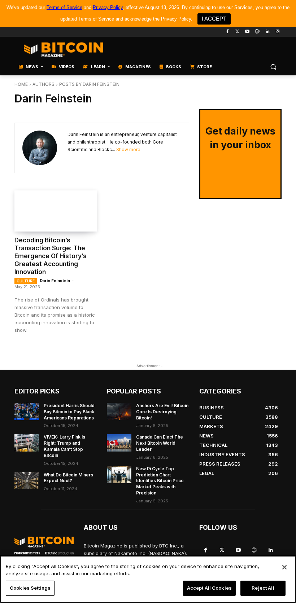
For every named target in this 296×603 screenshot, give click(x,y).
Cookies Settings (30, 588)
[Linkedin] (267, 32)
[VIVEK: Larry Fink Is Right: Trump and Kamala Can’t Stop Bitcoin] (26, 443)
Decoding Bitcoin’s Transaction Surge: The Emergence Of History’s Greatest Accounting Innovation (50, 256)
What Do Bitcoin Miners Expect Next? (68, 478)
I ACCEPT (214, 19)
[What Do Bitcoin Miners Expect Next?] (26, 480)
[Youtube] (247, 32)
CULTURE (26, 281)
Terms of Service (64, 7)
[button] (273, 66)
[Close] (284, 567)
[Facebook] (227, 32)
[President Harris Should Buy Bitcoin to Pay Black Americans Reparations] (26, 411)
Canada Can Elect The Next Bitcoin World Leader (159, 443)
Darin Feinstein (55, 280)
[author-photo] (45, 148)
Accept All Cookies (209, 588)
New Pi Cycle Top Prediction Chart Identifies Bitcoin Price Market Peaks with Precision (160, 481)
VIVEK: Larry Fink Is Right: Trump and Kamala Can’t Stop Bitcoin (64, 446)
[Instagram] (277, 32)
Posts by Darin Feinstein (89, 84)
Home (21, 84)
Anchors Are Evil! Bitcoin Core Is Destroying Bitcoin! (162, 412)
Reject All (263, 588)
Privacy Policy (108, 7)
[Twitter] (237, 32)
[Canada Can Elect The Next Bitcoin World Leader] (119, 443)
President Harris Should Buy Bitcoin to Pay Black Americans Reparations (69, 412)
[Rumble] (257, 32)
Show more (128, 149)
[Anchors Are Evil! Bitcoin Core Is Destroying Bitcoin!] (119, 411)
